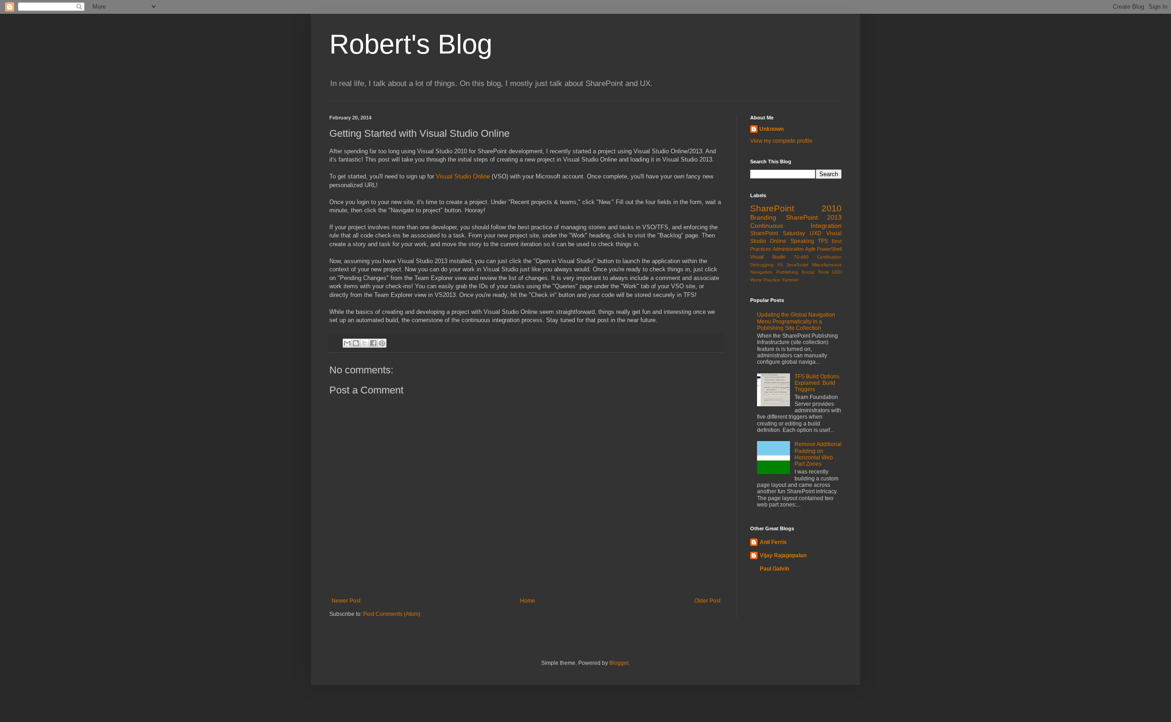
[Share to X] (364, 343)
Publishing (787, 272)
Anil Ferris (773, 542)
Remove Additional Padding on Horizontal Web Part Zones (818, 454)
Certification (829, 256)
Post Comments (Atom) (391, 614)
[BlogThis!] (355, 343)
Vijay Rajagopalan (783, 555)
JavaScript (797, 264)
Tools (823, 272)
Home (527, 601)
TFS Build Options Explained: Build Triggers (817, 383)
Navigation (761, 272)
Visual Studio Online (463, 176)
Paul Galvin (774, 569)
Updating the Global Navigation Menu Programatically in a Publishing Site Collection (796, 321)
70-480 (801, 256)
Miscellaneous (827, 264)
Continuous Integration (796, 225)
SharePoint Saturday (777, 233)
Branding (763, 217)
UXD (816, 233)
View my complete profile (781, 141)
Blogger (618, 663)
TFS (823, 241)
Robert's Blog (410, 44)
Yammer (790, 279)
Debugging (762, 264)
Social (807, 272)
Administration (788, 249)
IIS (780, 264)
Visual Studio (767, 256)
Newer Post (346, 601)
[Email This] (347, 343)
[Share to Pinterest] (382, 343)
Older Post (707, 601)
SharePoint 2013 (814, 217)
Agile (810, 249)
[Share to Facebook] (373, 343)
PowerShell (829, 249)
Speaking (802, 241)
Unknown (771, 129)
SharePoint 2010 (796, 208)
